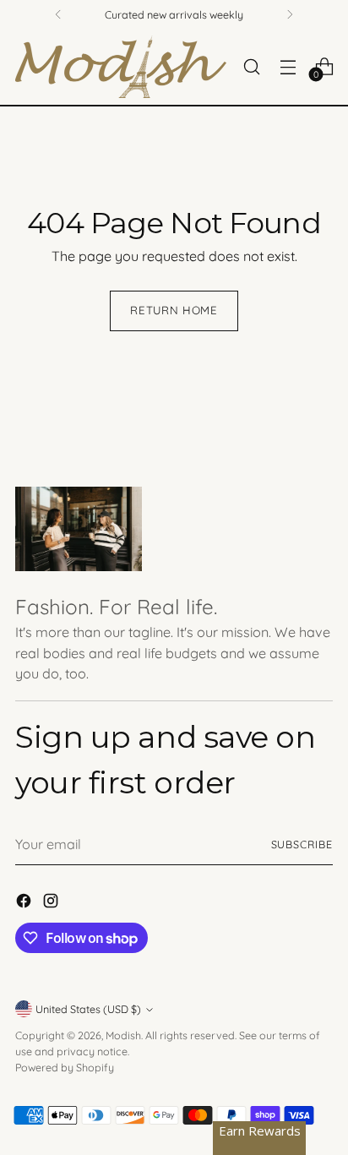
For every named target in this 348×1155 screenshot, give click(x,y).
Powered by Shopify (64, 1067)
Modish (123, 1035)
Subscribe (302, 844)
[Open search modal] (251, 66)
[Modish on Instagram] (52, 903)
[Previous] (58, 14)
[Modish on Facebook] (25, 903)
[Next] (289, 14)
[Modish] (120, 66)
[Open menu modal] (287, 66)
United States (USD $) (88, 1009)
